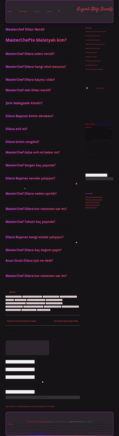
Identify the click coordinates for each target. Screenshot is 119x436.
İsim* (7, 358)
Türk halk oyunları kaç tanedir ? (92, 40)
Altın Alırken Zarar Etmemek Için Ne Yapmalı (21, 321)
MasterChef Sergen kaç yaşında (52, 306)
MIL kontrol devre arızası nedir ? (93, 35)
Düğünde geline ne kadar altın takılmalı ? (95, 44)
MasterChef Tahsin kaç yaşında (70, 306)
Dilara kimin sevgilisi (20, 300)
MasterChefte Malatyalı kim (29, 310)
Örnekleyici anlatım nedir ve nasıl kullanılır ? (95, 31)
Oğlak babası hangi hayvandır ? (93, 48)
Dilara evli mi (10, 300)
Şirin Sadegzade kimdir (43, 310)
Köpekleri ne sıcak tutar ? (91, 56)
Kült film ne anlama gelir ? (91, 52)
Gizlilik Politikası (23, 11)
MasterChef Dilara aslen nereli (54, 300)
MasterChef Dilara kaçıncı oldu (54, 303)
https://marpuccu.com (12, 406)
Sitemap (52, 406)
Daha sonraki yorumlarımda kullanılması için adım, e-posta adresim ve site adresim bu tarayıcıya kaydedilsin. (31, 384)
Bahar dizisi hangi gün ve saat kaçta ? (94, 69)
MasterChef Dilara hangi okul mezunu (16, 303)
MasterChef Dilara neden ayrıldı (14, 306)
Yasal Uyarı (36, 11)
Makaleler (12, 292)
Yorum (7, 339)
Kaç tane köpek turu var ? (91, 65)
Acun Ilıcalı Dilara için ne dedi (14, 296)
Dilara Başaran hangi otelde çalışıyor (32, 296)
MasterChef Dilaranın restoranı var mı (33, 306)
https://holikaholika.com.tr (27, 406)
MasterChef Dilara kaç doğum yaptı (35, 303)
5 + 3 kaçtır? (9, 388)
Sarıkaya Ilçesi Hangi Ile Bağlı (92, 202)
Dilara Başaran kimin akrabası (51, 296)
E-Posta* (8, 366)
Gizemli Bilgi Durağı (95, 9)
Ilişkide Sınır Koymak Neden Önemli (93, 197)
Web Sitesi (8, 374)
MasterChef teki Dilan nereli (13, 310)
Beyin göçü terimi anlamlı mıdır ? (93, 61)
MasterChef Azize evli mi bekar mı (36, 300)
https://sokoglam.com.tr (42, 406)
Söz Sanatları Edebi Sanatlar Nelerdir (66, 321)
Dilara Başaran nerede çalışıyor (68, 296)
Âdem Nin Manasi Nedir (91, 207)
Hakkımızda (49, 11)
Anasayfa (9, 11)
